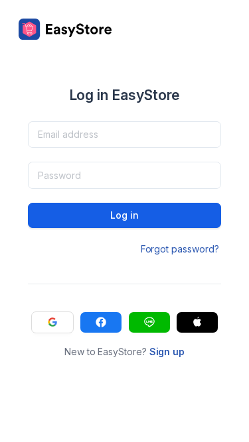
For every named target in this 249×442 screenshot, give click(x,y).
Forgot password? (180, 248)
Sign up (167, 351)
